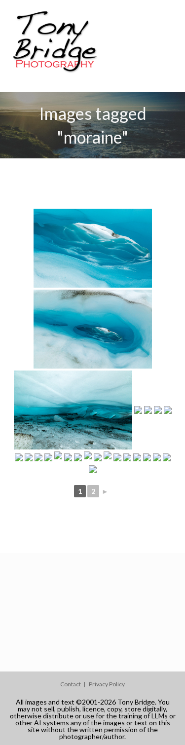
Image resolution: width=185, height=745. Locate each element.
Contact (70, 684)
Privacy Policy (107, 684)
